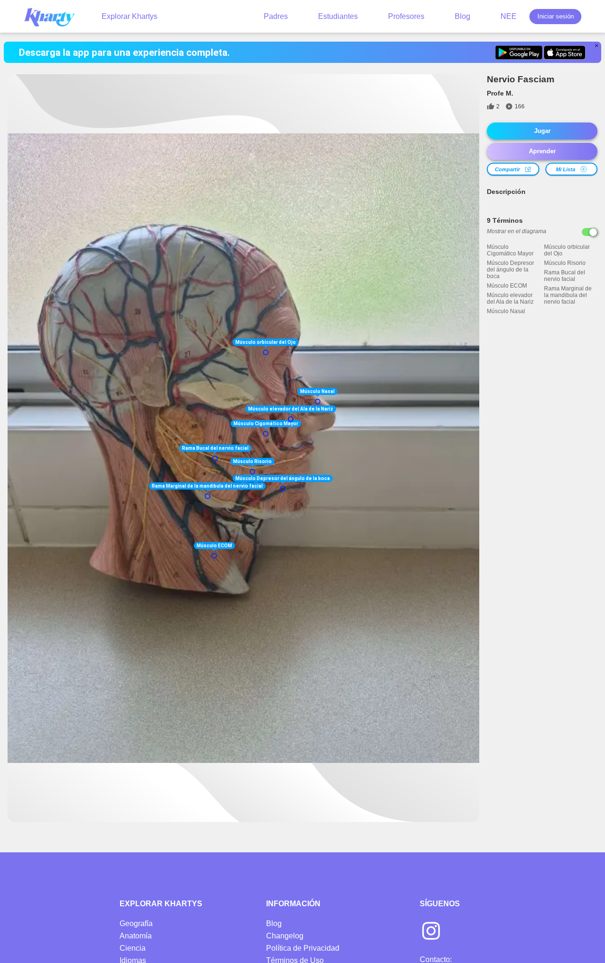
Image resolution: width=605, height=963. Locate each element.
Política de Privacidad (302, 948)
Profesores (406, 16)
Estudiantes (338, 16)
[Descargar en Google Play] (518, 52)
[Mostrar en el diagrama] (589, 232)
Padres (276, 16)
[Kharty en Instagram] (431, 931)
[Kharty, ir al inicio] (54, 16)
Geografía (136, 923)
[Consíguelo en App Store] (564, 52)
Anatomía (136, 936)
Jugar (542, 130)
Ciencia (133, 948)
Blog (462, 16)
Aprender (542, 151)
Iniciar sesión (555, 16)
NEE (509, 16)
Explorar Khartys (129, 16)
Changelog (284, 936)
